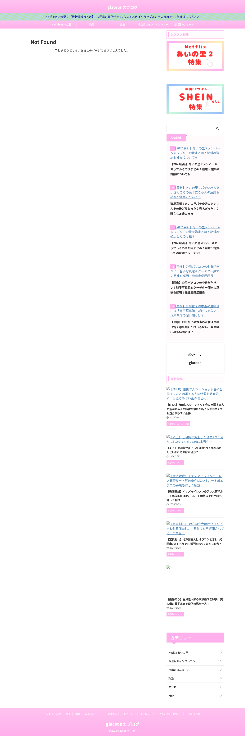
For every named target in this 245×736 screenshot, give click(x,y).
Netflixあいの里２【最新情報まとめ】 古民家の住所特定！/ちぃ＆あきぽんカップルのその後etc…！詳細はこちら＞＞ (122, 17)
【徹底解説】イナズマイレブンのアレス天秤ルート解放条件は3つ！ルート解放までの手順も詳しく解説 (195, 495)
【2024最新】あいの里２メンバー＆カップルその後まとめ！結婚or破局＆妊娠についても (195, 169)
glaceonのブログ (122, 7)
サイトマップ (147, 714)
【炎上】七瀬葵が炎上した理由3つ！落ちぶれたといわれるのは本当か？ (194, 450)
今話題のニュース (184, 24)
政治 (91, 24)
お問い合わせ (193, 714)
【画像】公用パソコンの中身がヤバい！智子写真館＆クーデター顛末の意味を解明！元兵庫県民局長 (194, 287)
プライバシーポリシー (170, 714)
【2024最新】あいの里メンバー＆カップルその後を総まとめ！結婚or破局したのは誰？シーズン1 (195, 248)
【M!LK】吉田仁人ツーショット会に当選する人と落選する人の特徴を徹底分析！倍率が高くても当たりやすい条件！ (195, 408)
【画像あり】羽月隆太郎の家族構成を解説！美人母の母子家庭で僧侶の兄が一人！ (195, 601)
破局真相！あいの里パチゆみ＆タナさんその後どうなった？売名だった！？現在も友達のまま (194, 208)
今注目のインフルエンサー (153, 24)
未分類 (172, 687)
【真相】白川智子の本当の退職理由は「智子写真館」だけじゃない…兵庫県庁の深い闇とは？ (194, 327)
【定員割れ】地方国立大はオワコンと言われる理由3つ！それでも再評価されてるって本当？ (195, 541)
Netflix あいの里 (61, 24)
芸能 (122, 24)
